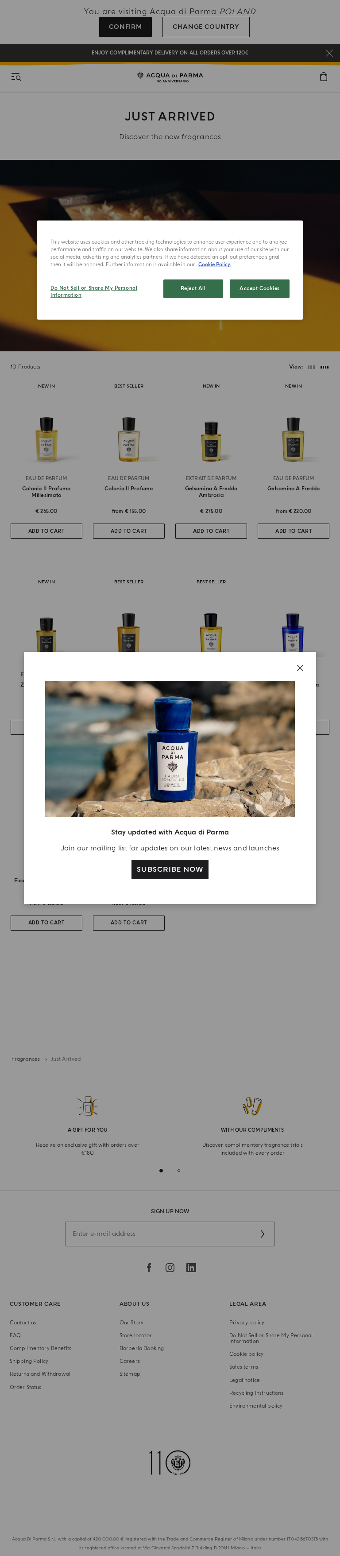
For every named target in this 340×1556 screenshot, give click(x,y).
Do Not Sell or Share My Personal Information (93, 292)
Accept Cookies (260, 288)
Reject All (193, 288)
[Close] (300, 668)
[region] (170, 270)
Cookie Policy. (214, 264)
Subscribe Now (170, 869)
